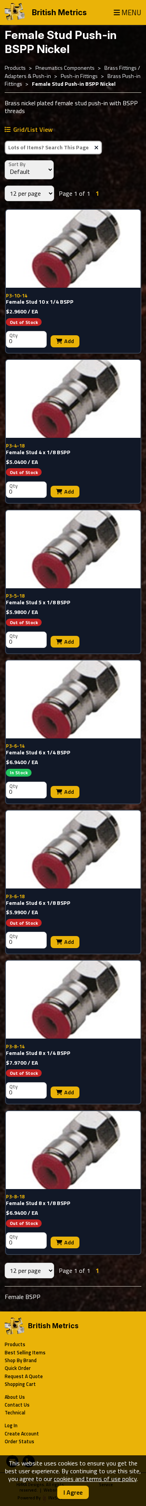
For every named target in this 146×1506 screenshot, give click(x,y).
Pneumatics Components (65, 68)
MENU (131, 13)
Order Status (19, 1441)
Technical (15, 1412)
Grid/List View (33, 129)
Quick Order (18, 1368)
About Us (15, 1397)
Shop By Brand (21, 1360)
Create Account (22, 1433)
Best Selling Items (25, 1352)
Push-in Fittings (79, 76)
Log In (11, 1425)
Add (69, 341)
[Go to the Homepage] (15, 12)
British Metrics (59, 12)
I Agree (73, 1492)
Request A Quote (24, 1376)
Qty (13, 335)
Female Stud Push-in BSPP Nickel (74, 84)
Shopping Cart (20, 1384)
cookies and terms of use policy (95, 1478)
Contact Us (17, 1405)
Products (15, 68)
